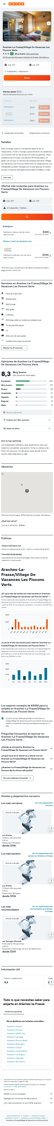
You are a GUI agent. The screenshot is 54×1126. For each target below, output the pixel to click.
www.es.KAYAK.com (13, 1116)
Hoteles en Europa (38, 1116)
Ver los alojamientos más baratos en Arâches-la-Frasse (40, 854)
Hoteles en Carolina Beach (17, 1051)
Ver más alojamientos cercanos (44, 804)
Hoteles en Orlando (14, 1047)
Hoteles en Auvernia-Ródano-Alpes (33, 1118)
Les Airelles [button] (7, 835)
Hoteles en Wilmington (16, 1044)
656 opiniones (32, 53)
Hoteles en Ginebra (14, 1026)
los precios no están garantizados (15, 1086)
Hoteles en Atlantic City (16, 1033)
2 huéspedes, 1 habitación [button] (17, 71)
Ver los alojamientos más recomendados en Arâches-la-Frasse (41, 909)
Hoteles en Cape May (15, 1058)
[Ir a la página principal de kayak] (16, 3)
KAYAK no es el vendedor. (15, 1094)
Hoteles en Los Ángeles (16, 1054)
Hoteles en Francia (11, 1118)
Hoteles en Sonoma (14, 1030)
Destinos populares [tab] (13, 1011)
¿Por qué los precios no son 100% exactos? (23, 1103)
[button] (4, 4)
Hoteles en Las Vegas (15, 1037)
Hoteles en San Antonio (16, 1061)
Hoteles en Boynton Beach (17, 1040)
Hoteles (26, 1116)
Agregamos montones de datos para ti (20, 1098)
